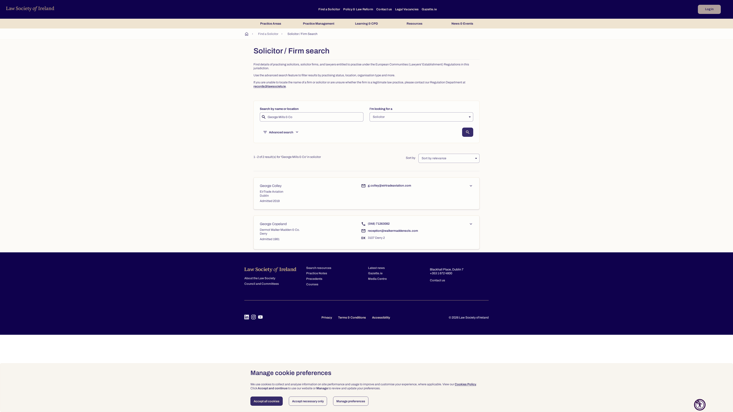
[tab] (270, 23)
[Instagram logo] (253, 317)
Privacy (326, 317)
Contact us (384, 9)
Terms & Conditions (352, 317)
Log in (709, 9)
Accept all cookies (266, 401)
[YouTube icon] (260, 317)
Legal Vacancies (407, 9)
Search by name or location (279, 108)
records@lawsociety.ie (269, 86)
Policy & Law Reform (358, 9)
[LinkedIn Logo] (246, 317)
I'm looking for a (381, 108)
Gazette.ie (429, 9)
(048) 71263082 (379, 223)
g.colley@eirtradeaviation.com (389, 185)
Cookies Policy (465, 384)
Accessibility (381, 317)
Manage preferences (350, 401)
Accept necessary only (308, 401)
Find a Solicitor (329, 9)
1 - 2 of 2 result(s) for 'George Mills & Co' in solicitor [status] (287, 157)
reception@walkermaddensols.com (393, 230)
